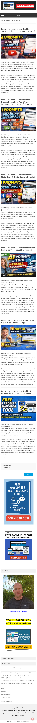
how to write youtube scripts (17, 88)
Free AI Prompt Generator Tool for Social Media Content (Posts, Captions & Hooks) (18, 176)
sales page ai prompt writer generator (16, 384)
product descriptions (25, 163)
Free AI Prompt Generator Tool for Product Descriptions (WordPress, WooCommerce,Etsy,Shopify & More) (16, 102)
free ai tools (27, 86)
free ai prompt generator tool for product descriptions (18, 161)
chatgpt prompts (9, 156)
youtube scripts (5, 92)
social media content (9, 238)
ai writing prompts (9, 79)
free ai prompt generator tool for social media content (18, 234)
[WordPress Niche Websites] (18, 9)
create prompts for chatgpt (12, 159)
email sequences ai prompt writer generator (17, 307)
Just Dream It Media (6, 701)
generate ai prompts (14, 163)
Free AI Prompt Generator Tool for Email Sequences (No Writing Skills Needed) (18, 249)
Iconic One (9, 721)
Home (2, 688)
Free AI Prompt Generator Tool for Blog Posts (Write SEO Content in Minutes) (17, 392)
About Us (3, 691)
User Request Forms (6, 694)
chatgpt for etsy (19, 154)
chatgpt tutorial (11, 81)
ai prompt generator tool (24, 77)
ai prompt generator (11, 77)
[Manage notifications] (32, 719)
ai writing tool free (20, 227)
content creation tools (21, 81)
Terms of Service (5, 697)
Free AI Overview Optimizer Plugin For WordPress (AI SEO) (16, 673)
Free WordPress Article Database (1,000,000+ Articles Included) (17, 680)
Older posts (6, 467)
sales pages (30, 384)
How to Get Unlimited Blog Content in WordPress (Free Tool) (17, 683)
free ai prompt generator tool (21, 84)
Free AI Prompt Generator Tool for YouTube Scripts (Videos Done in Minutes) (18, 30)
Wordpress (27, 721)
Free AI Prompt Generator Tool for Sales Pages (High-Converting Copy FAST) (17, 321)
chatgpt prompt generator (22, 79)
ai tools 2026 (8, 300)
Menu (18, 15)
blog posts (14, 448)
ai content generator (23, 75)
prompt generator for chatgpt (25, 90)
